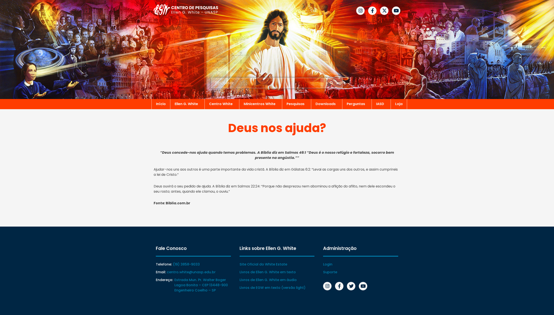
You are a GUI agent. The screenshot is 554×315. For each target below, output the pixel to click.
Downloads (326, 103)
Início (161, 103)
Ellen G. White (186, 103)
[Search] (331, 83)
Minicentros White (259, 103)
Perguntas (356, 103)
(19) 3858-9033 (186, 264)
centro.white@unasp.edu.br (191, 272)
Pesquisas (295, 103)
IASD (380, 103)
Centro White (221, 103)
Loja (399, 103)
